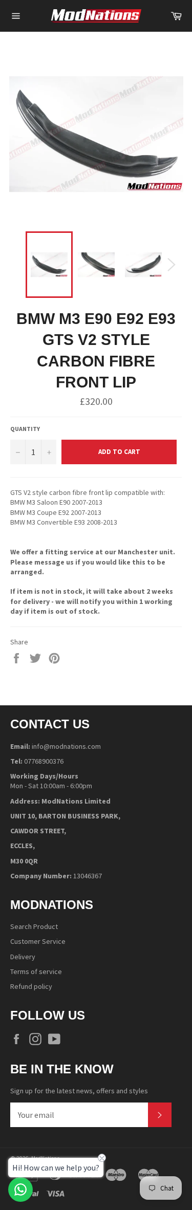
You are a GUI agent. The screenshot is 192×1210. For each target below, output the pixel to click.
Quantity (25, 429)
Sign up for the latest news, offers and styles (79, 1090)
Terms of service (36, 971)
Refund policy (31, 986)
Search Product (34, 926)
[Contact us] (20, 1189)
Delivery (22, 956)
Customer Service (38, 941)
